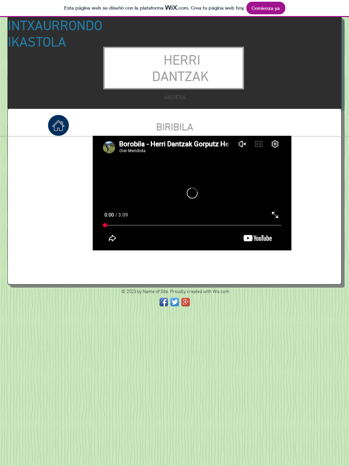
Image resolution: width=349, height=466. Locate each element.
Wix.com (221, 292)
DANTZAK (182, 77)
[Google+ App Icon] (185, 302)
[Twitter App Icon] (174, 302)
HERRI (182, 61)
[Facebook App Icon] (164, 302)
